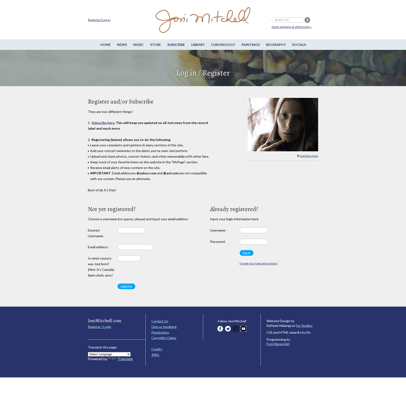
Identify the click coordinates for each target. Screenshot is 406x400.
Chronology (223, 45)
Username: (218, 230)
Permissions (160, 332)
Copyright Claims (163, 338)
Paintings (251, 45)
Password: (218, 242)
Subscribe (176, 45)
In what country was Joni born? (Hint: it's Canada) (101, 266)
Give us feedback (164, 327)
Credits (156, 349)
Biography (276, 45)
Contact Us (159, 321)
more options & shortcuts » (292, 27)
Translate (125, 358)
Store (155, 45)
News (122, 45)
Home (105, 45)
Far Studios (304, 326)
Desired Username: (96, 233)
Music (138, 45)
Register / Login (99, 327)
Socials (299, 45)
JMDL (155, 355)
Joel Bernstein (309, 156)
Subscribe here (103, 123)
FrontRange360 (277, 344)
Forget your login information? (259, 263)
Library (198, 45)
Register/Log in (99, 20)
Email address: (98, 247)
